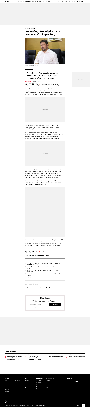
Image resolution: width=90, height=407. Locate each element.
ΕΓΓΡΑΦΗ (76, 381)
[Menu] (5, 1)
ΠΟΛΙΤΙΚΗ (22, 1)
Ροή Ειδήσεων (17, 380)
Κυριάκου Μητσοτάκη (51, 89)
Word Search (61, 287)
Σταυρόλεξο (44, 287)
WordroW (54, 287)
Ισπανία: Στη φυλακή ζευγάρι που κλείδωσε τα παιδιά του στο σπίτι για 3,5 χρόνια (45, 267)
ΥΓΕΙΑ (62, 1)
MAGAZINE (44, 1)
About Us (27, 380)
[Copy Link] (36, 84)
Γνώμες (6, 385)
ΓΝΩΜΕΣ (39, 1)
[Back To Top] (83, 405)
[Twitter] (30, 84)
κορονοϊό (56, 138)
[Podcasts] (80, 1)
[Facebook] (26, 84)
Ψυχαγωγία (7, 391)
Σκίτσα (16, 382)
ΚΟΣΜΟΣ (34, 1)
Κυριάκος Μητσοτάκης (39, 255)
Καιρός (66, 1)
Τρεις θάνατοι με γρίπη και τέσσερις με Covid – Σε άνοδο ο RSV (43, 274)
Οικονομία (6, 387)
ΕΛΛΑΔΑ (17, 1)
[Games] (82, 1)
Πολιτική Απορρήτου (29, 385)
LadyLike (47, 385)
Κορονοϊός (32, 28)
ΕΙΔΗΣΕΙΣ (71, 1)
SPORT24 (47, 382)
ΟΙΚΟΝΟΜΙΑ (28, 1)
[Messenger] (33, 84)
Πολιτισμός (7, 389)
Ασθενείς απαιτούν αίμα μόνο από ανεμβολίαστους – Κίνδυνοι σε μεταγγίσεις (44, 270)
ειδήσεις (60, 283)
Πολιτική (27, 28)
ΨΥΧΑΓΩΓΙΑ (57, 1)
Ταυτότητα (27, 382)
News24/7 (48, 380)
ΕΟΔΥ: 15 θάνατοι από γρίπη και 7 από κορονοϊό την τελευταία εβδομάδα (43, 276)
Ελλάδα (6, 380)
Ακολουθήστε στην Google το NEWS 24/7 (35, 283)
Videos (16, 385)
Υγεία (6, 393)
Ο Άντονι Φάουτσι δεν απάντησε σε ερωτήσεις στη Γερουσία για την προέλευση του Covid (45, 263)
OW (47, 387)
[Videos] (77, 1)
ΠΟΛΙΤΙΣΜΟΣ (51, 1)
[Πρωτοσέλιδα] (75, 1)
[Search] (84, 1)
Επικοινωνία (27, 387)
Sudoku (49, 287)
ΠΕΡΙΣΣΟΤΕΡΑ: (28, 261)
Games (31, 287)
